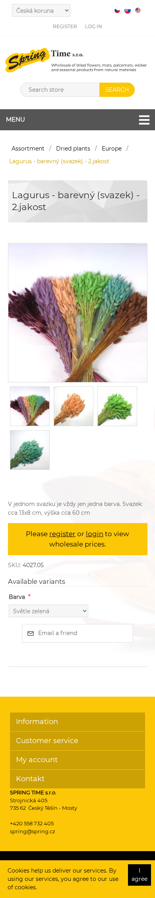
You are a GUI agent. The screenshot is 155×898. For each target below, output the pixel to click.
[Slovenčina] (127, 10)
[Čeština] (117, 10)
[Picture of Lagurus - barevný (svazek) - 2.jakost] (77, 312)
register (62, 534)
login (94, 534)
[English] (138, 10)
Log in (93, 26)
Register (65, 26)
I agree (139, 875)
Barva (17, 597)
